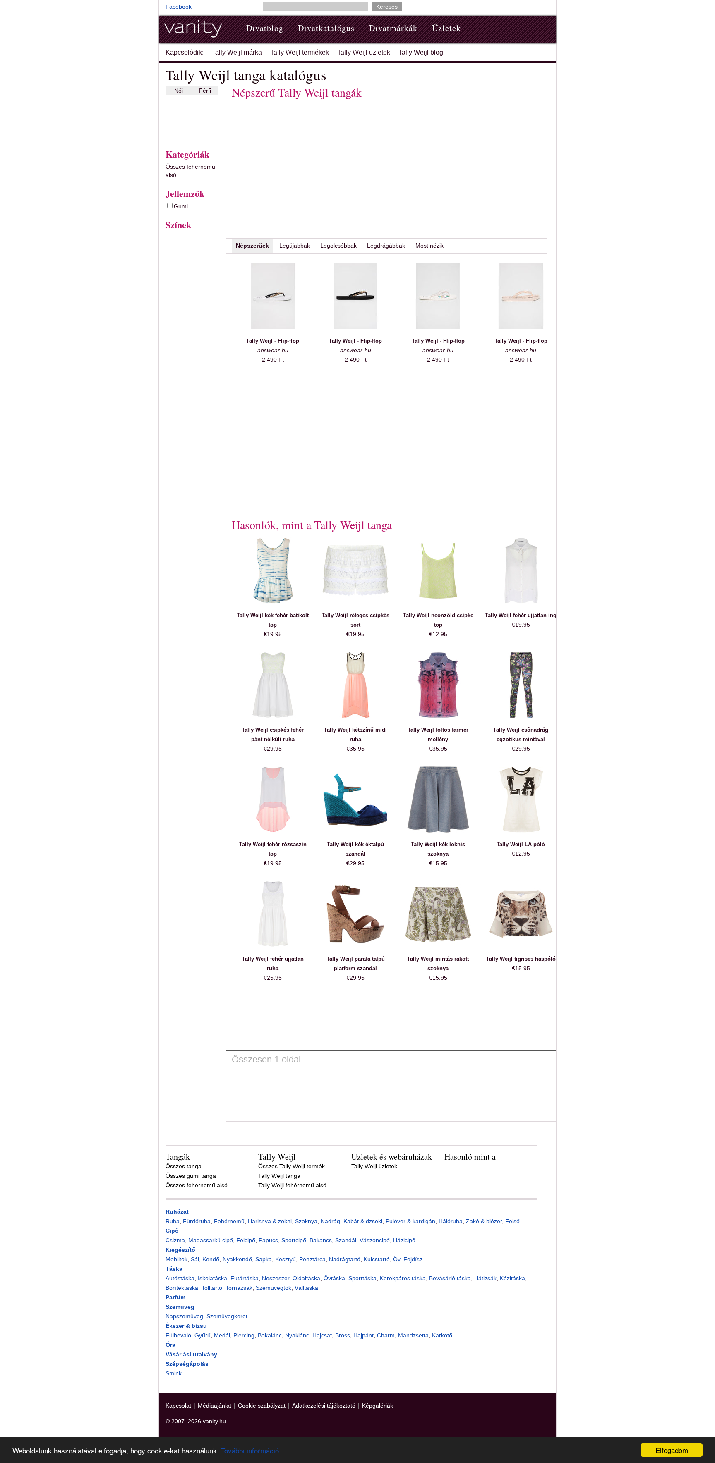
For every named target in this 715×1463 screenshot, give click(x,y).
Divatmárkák (393, 27)
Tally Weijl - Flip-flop (272, 341)
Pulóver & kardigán (410, 1221)
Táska (174, 1268)
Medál (222, 1335)
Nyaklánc (297, 1335)
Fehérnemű (229, 1221)
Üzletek (446, 27)
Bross (342, 1335)
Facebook (179, 6)
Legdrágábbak (386, 245)
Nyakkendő (237, 1259)
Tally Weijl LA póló (521, 844)
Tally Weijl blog (420, 52)
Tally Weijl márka (237, 52)
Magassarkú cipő (210, 1240)
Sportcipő (293, 1240)
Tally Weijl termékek (299, 52)
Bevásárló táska (450, 1278)
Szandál (345, 1240)
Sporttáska (362, 1278)
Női (178, 90)
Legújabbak (294, 245)
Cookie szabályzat (262, 1405)
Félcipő (245, 1240)
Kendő (210, 1259)
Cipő (172, 1230)
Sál (195, 1259)
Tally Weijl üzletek (363, 52)
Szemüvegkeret (226, 1316)
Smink (174, 1373)
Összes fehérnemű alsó (190, 170)
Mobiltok (176, 1259)
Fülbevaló (178, 1335)
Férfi (205, 90)
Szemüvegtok (273, 1287)
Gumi (181, 206)
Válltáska (306, 1287)
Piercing (243, 1335)
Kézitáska (512, 1278)
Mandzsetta (413, 1335)
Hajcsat (322, 1335)
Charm (386, 1335)
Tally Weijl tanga (279, 1175)
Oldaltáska (306, 1278)
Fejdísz (412, 1259)
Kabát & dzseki (362, 1221)
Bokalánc (270, 1335)
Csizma (175, 1240)
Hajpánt (363, 1335)
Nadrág (330, 1221)
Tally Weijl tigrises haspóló (521, 959)
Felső (512, 1221)
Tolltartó (212, 1287)
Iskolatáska (212, 1278)
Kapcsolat (178, 1405)
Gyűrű (202, 1335)
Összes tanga (184, 1166)
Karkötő (442, 1335)
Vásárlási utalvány (191, 1354)
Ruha (173, 1221)
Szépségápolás (187, 1363)
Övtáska (334, 1278)
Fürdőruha (197, 1221)
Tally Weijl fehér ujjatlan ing (521, 615)
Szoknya (306, 1221)
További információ (250, 1450)
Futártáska (244, 1278)
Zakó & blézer (484, 1221)
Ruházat (177, 1211)
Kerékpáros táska (403, 1278)
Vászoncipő (375, 1240)
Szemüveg (180, 1306)
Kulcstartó (377, 1259)
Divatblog (264, 27)
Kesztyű (285, 1259)
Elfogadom (671, 1450)
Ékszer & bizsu (186, 1325)
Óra (170, 1344)
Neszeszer (275, 1278)
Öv (396, 1259)
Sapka (263, 1259)
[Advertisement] (190, 120)
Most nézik (429, 245)
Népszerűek (252, 245)
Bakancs (321, 1240)
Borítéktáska (182, 1287)
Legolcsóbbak (338, 245)
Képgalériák (377, 1405)
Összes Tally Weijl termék (291, 1166)
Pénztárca (312, 1259)
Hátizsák (485, 1278)
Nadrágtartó (344, 1259)
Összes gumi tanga (191, 1175)
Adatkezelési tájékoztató (323, 1405)
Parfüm (175, 1297)
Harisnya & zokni (270, 1221)
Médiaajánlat (214, 1405)
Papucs (268, 1240)
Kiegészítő (180, 1249)
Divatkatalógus (326, 27)
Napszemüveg (184, 1316)
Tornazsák (239, 1287)
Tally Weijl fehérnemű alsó (292, 1185)
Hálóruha (451, 1221)
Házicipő (404, 1240)
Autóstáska (180, 1278)
